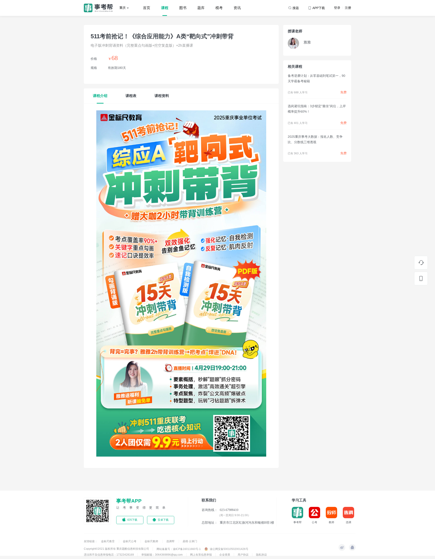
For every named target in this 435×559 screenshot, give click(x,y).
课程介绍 (100, 96)
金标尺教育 (108, 541)
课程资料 (162, 96)
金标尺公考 (130, 541)
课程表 (131, 96)
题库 (201, 8)
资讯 (237, 8)
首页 (146, 8)
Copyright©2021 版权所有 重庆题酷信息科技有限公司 (116, 548)
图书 (182, 8)
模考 (219, 8)
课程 (164, 8)
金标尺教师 (152, 541)
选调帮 (170, 541)
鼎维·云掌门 (190, 541)
